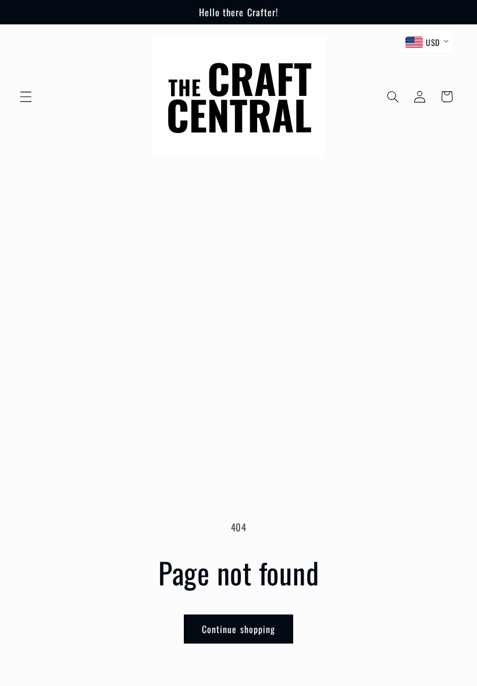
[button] (25, 96)
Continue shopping (238, 629)
